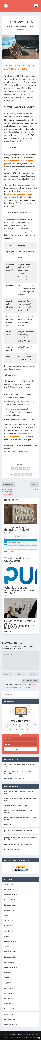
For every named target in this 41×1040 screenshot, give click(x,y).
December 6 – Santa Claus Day (14, 778)
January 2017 (8, 1014)
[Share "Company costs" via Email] (25, 469)
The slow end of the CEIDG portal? (16, 559)
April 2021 (7, 931)
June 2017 (7, 988)
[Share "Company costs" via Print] (29, 469)
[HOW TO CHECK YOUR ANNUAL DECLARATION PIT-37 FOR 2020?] (20, 608)
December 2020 (9, 952)
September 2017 (9, 972)
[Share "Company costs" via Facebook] (12, 469)
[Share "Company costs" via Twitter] (16, 469)
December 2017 (9, 962)
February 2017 (9, 1009)
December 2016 (9, 1019)
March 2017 (8, 1004)
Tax (27, 26)
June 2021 (7, 920)
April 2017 (7, 998)
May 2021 (7, 926)
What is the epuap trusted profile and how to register (19, 590)
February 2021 (9, 941)
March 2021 (8, 936)
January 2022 (8, 884)
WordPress (34, 1034)
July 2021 (7, 915)
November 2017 (9, 967)
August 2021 (8, 910)
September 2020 (9, 957)
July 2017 (7, 983)
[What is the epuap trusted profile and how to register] (20, 575)
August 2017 (8, 978)
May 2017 (7, 993)
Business (22, 26)
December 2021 (9, 889)
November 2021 (9, 894)
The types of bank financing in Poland (16, 528)
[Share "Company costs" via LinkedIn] (20, 469)
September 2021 (9, 905)
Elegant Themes (17, 1034)
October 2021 (8, 900)
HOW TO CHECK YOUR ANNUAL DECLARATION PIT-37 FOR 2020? (20, 624)
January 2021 (8, 946)
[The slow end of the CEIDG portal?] (20, 545)
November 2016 (9, 1024)
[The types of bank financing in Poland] (20, 514)
